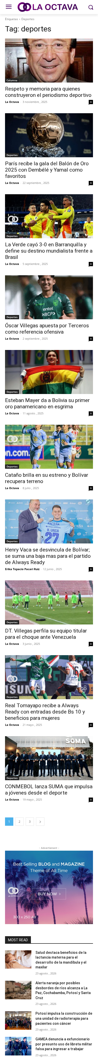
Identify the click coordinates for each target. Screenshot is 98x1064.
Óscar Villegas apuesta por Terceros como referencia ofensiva (47, 329)
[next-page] (40, 821)
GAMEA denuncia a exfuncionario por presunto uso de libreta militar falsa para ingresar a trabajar (63, 1044)
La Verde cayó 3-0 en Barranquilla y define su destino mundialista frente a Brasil (48, 251)
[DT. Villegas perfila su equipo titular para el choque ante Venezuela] (49, 602)
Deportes (12, 155)
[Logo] (49, 7)
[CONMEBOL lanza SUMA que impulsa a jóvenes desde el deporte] (49, 758)
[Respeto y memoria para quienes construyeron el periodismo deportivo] (49, 60)
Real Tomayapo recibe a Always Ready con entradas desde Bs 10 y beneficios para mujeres (45, 711)
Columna (12, 80)
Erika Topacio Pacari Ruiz (22, 569)
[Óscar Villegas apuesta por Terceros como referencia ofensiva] (49, 297)
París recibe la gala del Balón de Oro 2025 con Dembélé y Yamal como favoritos (47, 170)
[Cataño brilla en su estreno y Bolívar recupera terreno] (49, 447)
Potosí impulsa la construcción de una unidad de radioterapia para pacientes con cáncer (63, 1018)
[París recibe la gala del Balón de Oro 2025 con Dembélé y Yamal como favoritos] (49, 135)
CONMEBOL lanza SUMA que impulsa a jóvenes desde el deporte (48, 789)
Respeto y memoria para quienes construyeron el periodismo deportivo (48, 92)
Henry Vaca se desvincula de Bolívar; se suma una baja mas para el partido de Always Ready (48, 556)
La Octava (12, 102)
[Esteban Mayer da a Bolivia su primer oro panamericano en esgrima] (49, 372)
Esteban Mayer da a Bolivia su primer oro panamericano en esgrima (47, 403)
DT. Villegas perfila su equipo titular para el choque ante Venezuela (46, 634)
